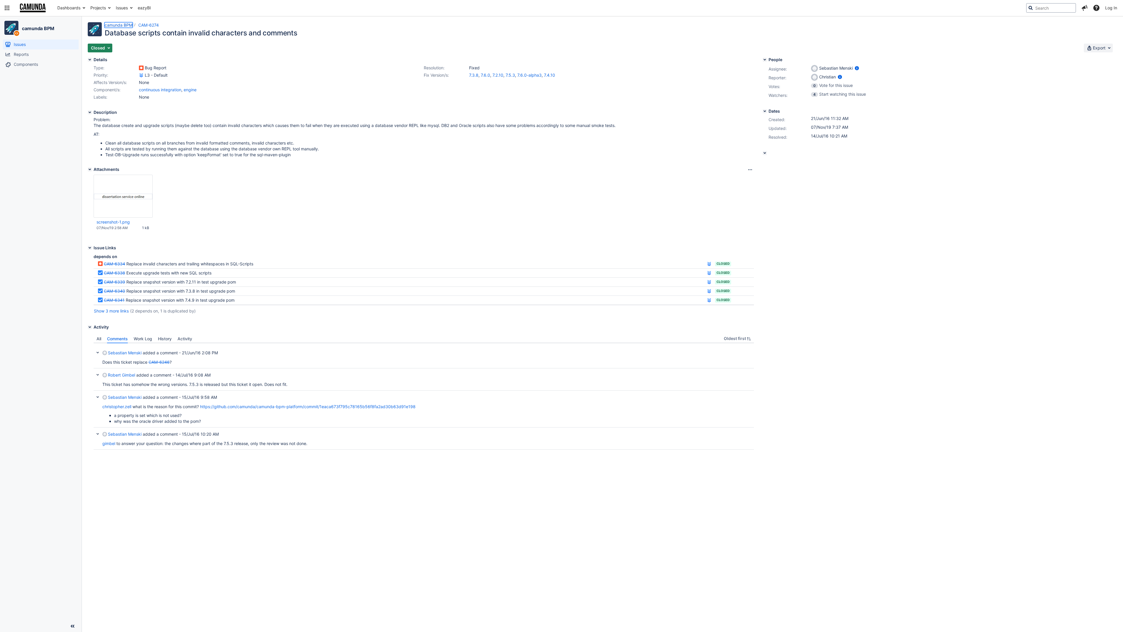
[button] (7, 8)
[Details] (90, 60)
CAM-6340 (114, 290)
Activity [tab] (185, 338)
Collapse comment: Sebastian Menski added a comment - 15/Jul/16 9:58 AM (97, 397)
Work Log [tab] (143, 338)
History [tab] (165, 338)
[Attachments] (90, 169)
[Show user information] (857, 68)
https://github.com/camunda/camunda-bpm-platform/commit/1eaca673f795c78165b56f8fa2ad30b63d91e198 (308, 406)
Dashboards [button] (68, 7)
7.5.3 (510, 75)
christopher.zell (116, 406)
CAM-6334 (114, 263)
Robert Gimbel (121, 374)
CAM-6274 (148, 25)
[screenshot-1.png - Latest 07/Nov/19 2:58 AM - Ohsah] (123, 196)
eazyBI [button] (144, 7)
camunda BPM (38, 28)
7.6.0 (485, 75)
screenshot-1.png (113, 221)
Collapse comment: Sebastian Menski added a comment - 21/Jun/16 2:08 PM (97, 352)
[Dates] (765, 111)
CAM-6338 (114, 272)
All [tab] (99, 338)
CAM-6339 (114, 281)
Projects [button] (98, 7)
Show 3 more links (111, 310)
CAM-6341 (114, 300)
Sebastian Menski (125, 352)
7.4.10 (549, 75)
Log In (1111, 7)
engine (190, 89)
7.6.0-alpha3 (529, 75)
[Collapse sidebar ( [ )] (72, 626)
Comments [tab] (117, 338)
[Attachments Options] (750, 169)
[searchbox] (1051, 8)
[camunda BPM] (11, 28)
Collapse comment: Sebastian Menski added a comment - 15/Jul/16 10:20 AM (97, 434)
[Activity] (90, 327)
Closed (723, 264)
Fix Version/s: (436, 75)
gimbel (108, 443)
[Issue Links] (90, 248)
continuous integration (160, 89)
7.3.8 (473, 75)
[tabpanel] (424, 396)
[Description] (90, 112)
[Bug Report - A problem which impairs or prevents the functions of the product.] (141, 68)
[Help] (1096, 8)
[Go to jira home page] (33, 8)
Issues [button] (122, 7)
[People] (765, 60)
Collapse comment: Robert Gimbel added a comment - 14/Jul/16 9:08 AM (97, 374)
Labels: (100, 97)
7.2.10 (497, 75)
